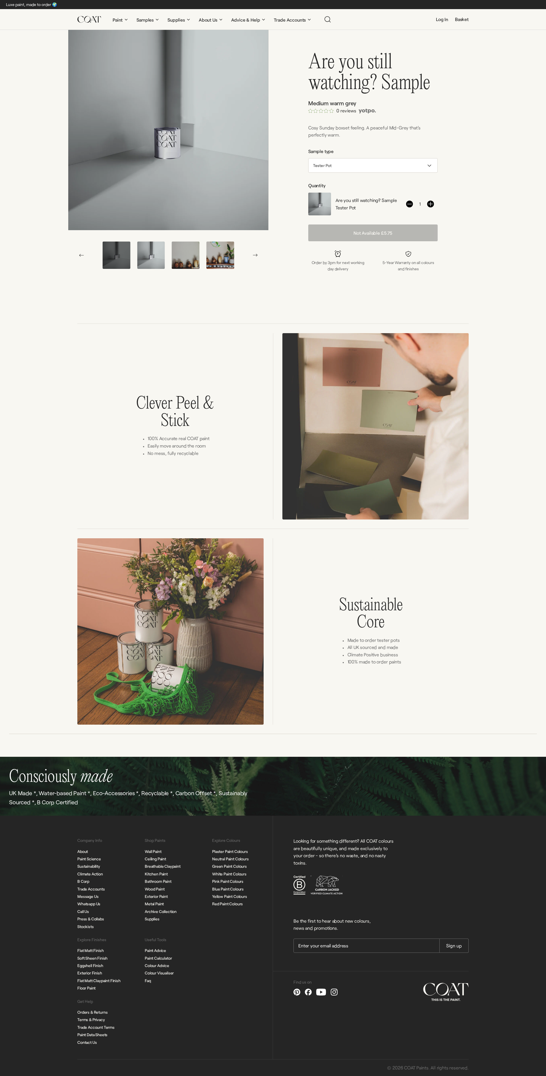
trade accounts (91, 889)
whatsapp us (88, 903)
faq (148, 980)
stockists (85, 926)
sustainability (88, 866)
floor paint (86, 988)
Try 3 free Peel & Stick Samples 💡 (305, 4)
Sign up (454, 945)
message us (87, 896)
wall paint (153, 851)
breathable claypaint (163, 866)
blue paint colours (228, 889)
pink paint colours (227, 881)
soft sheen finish (92, 958)
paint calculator (158, 958)
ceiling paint (155, 858)
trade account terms (96, 1027)
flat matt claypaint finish (99, 980)
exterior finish (89, 972)
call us (83, 911)
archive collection (161, 911)
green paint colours (229, 866)
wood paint (154, 889)
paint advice (155, 950)
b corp (83, 881)
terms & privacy (91, 1019)
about (82, 851)
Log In (442, 19)
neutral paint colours (230, 858)
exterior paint (156, 896)
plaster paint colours (230, 851)
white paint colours (229, 873)
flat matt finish (90, 950)
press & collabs (90, 918)
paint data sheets (92, 1034)
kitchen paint (156, 873)
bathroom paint (158, 881)
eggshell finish (90, 965)
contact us (87, 1042)
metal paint (154, 903)
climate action (90, 873)
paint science (89, 858)
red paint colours (227, 903)
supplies (152, 918)
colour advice (157, 965)
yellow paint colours (229, 896)
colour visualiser (159, 972)
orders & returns (92, 1012)
